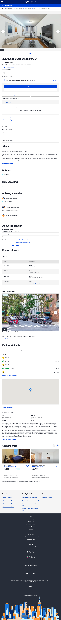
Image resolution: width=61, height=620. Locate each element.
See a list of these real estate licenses (36, 580)
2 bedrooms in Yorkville (8, 503)
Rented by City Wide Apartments (37, 283)
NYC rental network (30, 524)
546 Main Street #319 (37, 466)
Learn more (55, 80)
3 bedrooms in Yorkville (8, 507)
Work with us (31, 521)
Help (31, 531)
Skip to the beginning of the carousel (30, 480)
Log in (6, 338)
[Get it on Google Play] (31, 557)
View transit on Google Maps (9, 375)
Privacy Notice (31, 541)
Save (45, 95)
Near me (31, 529)
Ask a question (30, 89)
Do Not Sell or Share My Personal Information (31, 536)
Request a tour (30, 86)
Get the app (56, 5)
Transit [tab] (5, 350)
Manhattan (10, 8)
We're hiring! (31, 519)
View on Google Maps (8, 407)
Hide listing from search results (12, 117)
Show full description (7, 163)
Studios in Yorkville (7, 497)
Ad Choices (31, 544)
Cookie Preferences (31, 539)
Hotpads (30, 588)
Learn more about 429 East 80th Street (12, 245)
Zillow (30, 584)
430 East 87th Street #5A (10, 466)
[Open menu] (2, 2)
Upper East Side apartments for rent (30, 504)
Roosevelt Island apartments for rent (30, 509)
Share (17, 95)
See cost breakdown (10, 67)
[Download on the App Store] (31, 551)
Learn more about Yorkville (9, 439)
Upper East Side (28, 8)
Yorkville (35, 8)
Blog (31, 516)
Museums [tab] (35, 350)
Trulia (30, 586)
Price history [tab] (6, 256)
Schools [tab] (12, 350)
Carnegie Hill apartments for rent (30, 500)
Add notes (8, 102)
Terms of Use (31, 534)
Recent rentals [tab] (18, 256)
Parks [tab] (27, 350)
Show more (5, 287)
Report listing (8, 120)
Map (31, 53)
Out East (30, 591)
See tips (30, 112)
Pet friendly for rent (47, 497)
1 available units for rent (22, 239)
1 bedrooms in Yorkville (8, 500)
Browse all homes (31, 526)
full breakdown (35, 252)
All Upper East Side (18, 8)
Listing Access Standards (31, 546)
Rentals (4, 8)
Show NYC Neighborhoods (30, 565)
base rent (12, 469)
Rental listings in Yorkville (9, 510)
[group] (16, 464)
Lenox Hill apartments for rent (29, 497)
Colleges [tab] (20, 350)
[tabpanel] (30, 274)
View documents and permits (23, 242)
